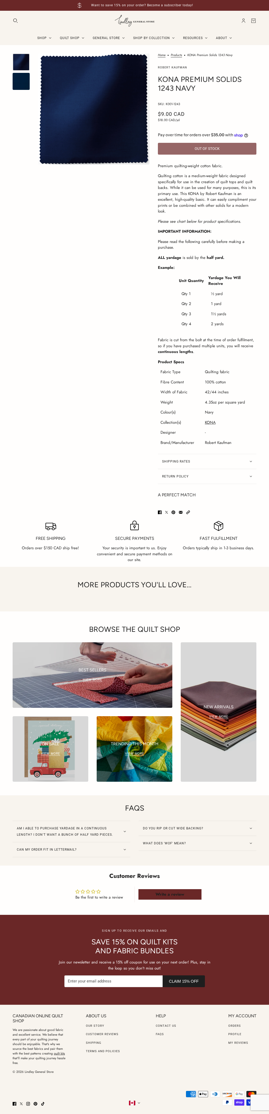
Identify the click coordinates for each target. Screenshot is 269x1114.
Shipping (93, 1043)
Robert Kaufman (172, 67)
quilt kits (59, 1053)
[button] (188, 512)
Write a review (170, 894)
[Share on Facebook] (160, 512)
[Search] (15, 21)
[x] (21, 1103)
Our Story (95, 1026)
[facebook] (14, 1104)
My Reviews (238, 1043)
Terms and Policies (103, 1051)
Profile (234, 1034)
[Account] (243, 21)
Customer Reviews (102, 1034)
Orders (234, 1026)
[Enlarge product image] (93, 109)
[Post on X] (166, 512)
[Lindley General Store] (134, 21)
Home (161, 55)
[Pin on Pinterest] (173, 512)
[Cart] (253, 21)
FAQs (160, 1034)
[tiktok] (43, 1104)
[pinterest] (35, 1104)
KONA (210, 422)
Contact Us (166, 1026)
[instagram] (28, 1104)
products (176, 55)
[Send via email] (181, 512)
